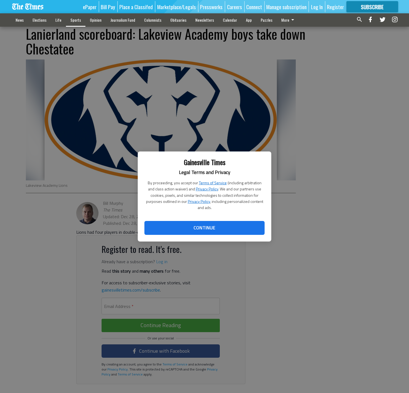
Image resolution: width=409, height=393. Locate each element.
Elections (39, 20)
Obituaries (178, 20)
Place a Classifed (136, 6)
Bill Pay (108, 6)
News (20, 20)
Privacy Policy (207, 189)
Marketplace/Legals (176, 6)
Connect (254, 6)
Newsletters (204, 20)
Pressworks (211, 6)
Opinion (96, 20)
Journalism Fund (122, 20)
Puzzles (266, 20)
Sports (75, 20)
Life (58, 20)
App (249, 20)
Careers (234, 6)
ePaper (90, 6)
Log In (317, 6)
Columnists (152, 20)
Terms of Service (213, 183)
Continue (204, 227)
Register (335, 6)
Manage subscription (286, 6)
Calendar (230, 20)
